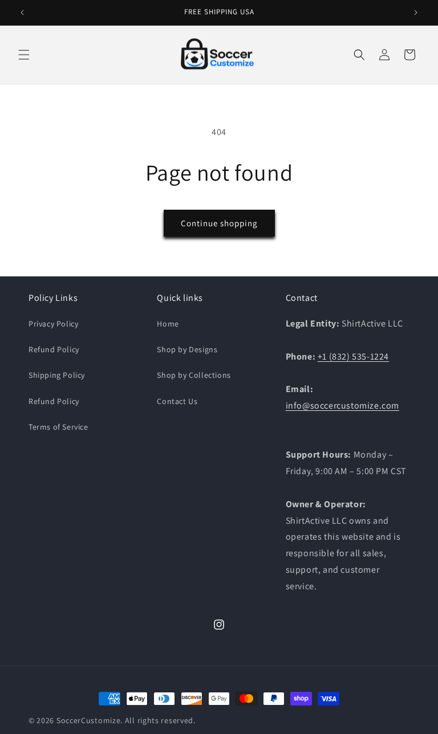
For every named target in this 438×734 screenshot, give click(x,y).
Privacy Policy (53, 324)
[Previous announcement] (22, 12)
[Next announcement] (415, 12)
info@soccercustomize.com (342, 405)
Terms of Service (58, 427)
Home (168, 324)
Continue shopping (219, 223)
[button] (23, 54)
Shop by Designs (187, 349)
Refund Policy (54, 349)
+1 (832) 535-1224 (353, 356)
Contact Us (177, 401)
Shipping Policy (57, 375)
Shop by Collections (193, 375)
